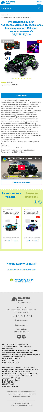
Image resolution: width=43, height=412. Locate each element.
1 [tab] (12, 78)
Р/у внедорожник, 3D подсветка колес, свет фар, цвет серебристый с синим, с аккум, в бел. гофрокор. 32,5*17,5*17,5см (32, 213)
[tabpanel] (21, 58)
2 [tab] (13, 78)
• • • (9, 15)
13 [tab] (30, 78)
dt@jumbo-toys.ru (21, 320)
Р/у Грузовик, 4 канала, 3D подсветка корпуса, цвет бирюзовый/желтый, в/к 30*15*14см (11, 213)
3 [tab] (15, 78)
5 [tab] (18, 78)
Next (19, 226)
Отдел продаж (21, 325)
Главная (3, 15)
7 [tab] (21, 78)
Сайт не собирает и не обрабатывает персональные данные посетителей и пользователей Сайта (21, 393)
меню (39, 1)
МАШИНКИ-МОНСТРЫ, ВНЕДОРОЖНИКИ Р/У (15, 17)
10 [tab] (26, 78)
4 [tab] (16, 78)
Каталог (5, 8)
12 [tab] (29, 78)
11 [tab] (27, 78)
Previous (35, 202)
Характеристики (21, 182)
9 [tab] (24, 78)
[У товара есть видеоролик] (39, 41)
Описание (21, 96)
